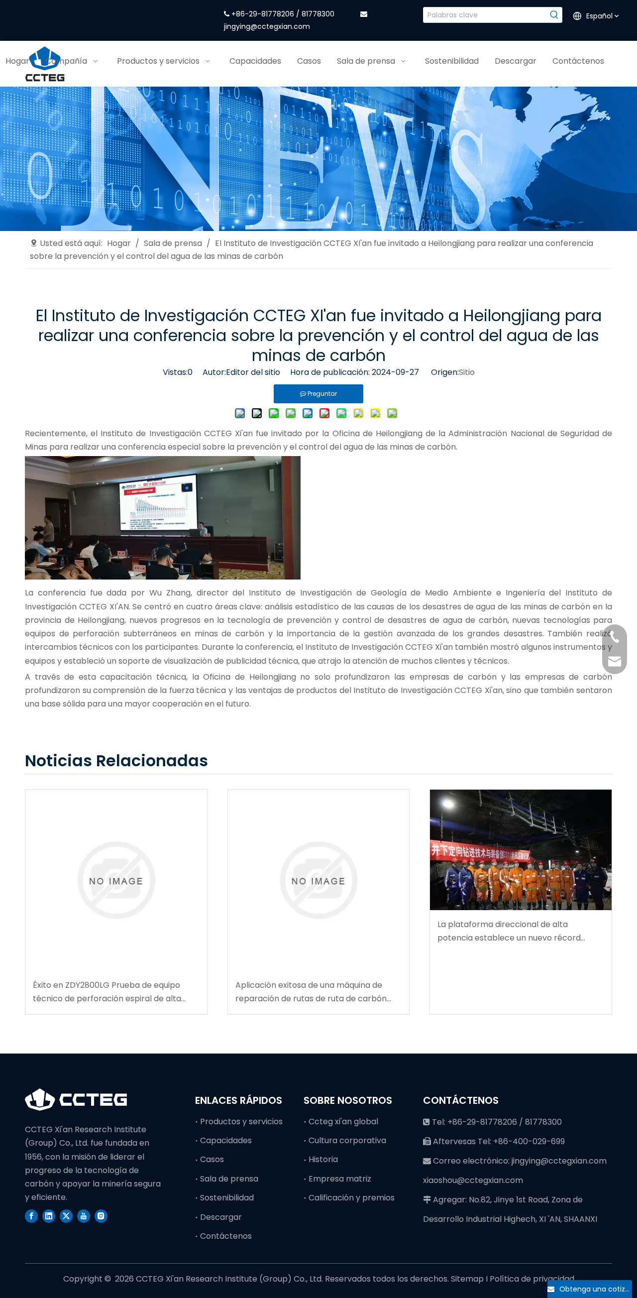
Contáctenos (226, 1236)
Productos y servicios (241, 1121)
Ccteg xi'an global (343, 1121)
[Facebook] (31, 1216)
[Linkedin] (48, 1216)
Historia (323, 1159)
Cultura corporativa (347, 1140)
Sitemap (468, 1279)
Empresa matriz (340, 1178)
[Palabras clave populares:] (554, 14)
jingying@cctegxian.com (267, 26)
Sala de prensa (229, 1178)
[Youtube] (83, 1216)
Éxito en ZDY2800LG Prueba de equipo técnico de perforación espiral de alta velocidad (107, 992)
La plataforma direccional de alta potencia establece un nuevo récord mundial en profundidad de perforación (514, 931)
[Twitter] (66, 1216)
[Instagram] (101, 1216)
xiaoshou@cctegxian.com (473, 1180)
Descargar (221, 1217)
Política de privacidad (532, 1279)
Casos (212, 1159)
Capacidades (226, 1140)
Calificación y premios (352, 1197)
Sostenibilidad (227, 1197)
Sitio (467, 372)
